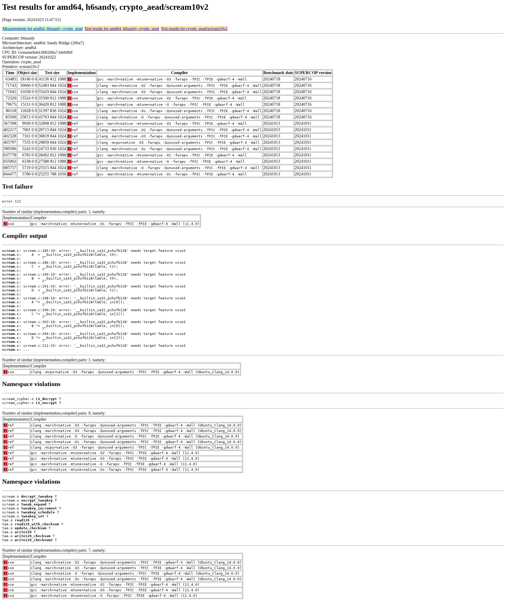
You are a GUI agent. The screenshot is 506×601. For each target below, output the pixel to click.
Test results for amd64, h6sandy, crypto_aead (121, 28)
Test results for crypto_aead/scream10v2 (194, 28)
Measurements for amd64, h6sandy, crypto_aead (42, 28)
